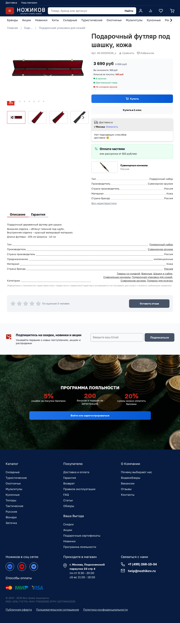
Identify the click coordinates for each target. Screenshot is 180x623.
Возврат (69, 483)
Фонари (11, 517)
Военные (146, 273)
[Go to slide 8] (43, 101)
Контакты (127, 494)
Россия (168, 268)
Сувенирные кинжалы (134, 165)
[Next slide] (171, 20)
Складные (13, 472)
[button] (16, 117)
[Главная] (31, 10)
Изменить (112, 126)
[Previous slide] (12, 117)
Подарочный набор (161, 244)
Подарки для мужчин (160, 280)
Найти (129, 11)
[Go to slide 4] (24, 101)
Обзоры (68, 506)
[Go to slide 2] (15, 101)
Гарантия (69, 478)
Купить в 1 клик (132, 109)
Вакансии (127, 483)
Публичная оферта (19, 609)
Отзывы (126, 489)
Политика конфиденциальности (105, 609)
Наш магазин (29, 2)
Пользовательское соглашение (57, 609)
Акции (67, 530)
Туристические (16, 478)
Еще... (28, 28)
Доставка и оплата (76, 472)
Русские (11, 511)
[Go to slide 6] (34, 101)
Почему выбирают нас (136, 472)
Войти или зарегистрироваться (90, 415)
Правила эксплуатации (79, 489)
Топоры (11, 500)
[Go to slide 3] (20, 101)
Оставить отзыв (149, 303)
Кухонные (13, 494)
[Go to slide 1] (10, 101)
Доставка (11, 2)
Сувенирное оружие (160, 249)
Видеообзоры (130, 478)
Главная (12, 28)
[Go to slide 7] (39, 101)
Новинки (69, 541)
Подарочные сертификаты (81, 535)
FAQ (66, 494)
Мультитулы (14, 489)
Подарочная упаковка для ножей (62, 28)
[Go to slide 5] (29, 101)
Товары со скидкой (128, 273)
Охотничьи (13, 483)
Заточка (11, 523)
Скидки (68, 524)
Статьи (68, 500)
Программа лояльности (79, 547)
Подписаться (159, 337)
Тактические (14, 506)
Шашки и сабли (162, 273)
